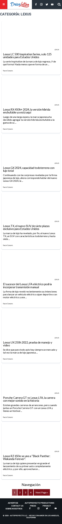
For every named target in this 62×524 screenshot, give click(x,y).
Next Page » (42, 492)
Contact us (17, 506)
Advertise (13, 503)
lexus (56, 49)
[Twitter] (47, 4)
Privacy (47, 506)
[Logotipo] (19, 4)
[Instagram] (41, 4)
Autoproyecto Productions (39, 503)
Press (33, 506)
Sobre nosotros (13, 509)
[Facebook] (36, 4)
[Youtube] (52, 4)
